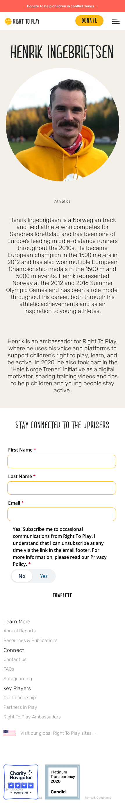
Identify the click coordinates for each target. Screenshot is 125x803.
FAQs (8, 669)
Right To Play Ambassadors (32, 717)
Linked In (43, 750)
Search (68, 21)
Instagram (68, 191)
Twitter (19, 750)
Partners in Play (20, 707)
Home (22, 21)
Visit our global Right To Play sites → (58, 733)
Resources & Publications (30, 640)
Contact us (14, 659)
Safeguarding (17, 678)
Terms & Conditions (98, 797)
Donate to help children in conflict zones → (62, 6)
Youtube (55, 750)
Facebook (56, 191)
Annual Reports (19, 631)
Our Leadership (19, 697)
